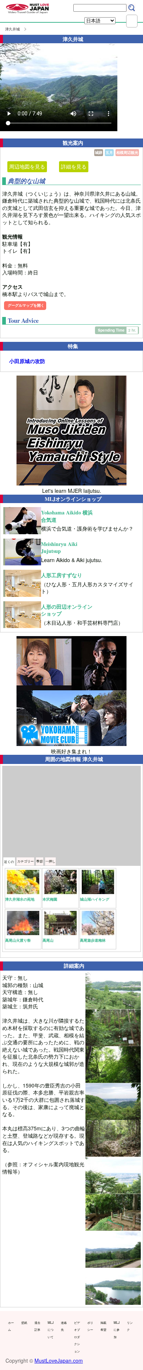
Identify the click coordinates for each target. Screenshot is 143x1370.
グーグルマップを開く (26, 305)
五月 (109, 152)
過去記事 (37, 1326)
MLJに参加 (117, 1329)
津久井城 (12, 29)
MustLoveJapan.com (58, 1360)
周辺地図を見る (27, 166)
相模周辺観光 (127, 152)
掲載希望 (103, 1326)
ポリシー (90, 1326)
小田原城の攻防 (27, 361)
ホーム (11, 1326)
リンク (130, 1326)
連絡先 (64, 1326)
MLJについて (51, 1329)
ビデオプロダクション (77, 1336)
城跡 (98, 152)
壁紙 (24, 1322)
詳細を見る (74, 166)
